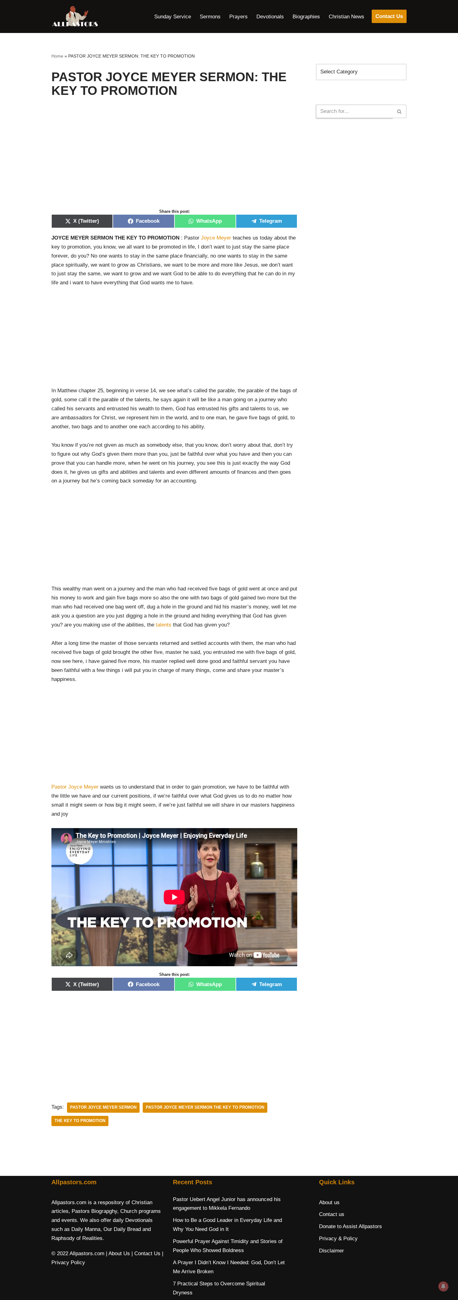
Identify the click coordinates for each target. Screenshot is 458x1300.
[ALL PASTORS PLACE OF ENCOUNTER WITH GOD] (74, 16)
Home (57, 56)
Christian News (346, 17)
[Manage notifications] (443, 1286)
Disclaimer (331, 1251)
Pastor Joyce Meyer (74, 787)
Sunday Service (172, 17)
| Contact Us (145, 1253)
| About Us (118, 1253)
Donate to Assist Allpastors (350, 1226)
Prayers (238, 17)
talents (163, 625)
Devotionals (270, 17)
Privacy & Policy (338, 1239)
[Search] (400, 111)
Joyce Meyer (216, 238)
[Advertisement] (174, 159)
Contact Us (389, 16)
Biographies (306, 17)
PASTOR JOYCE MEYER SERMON (103, 1107)
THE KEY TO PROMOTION (80, 1120)
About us (329, 1202)
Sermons (210, 17)
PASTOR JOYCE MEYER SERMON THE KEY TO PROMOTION (205, 1107)
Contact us (331, 1214)
